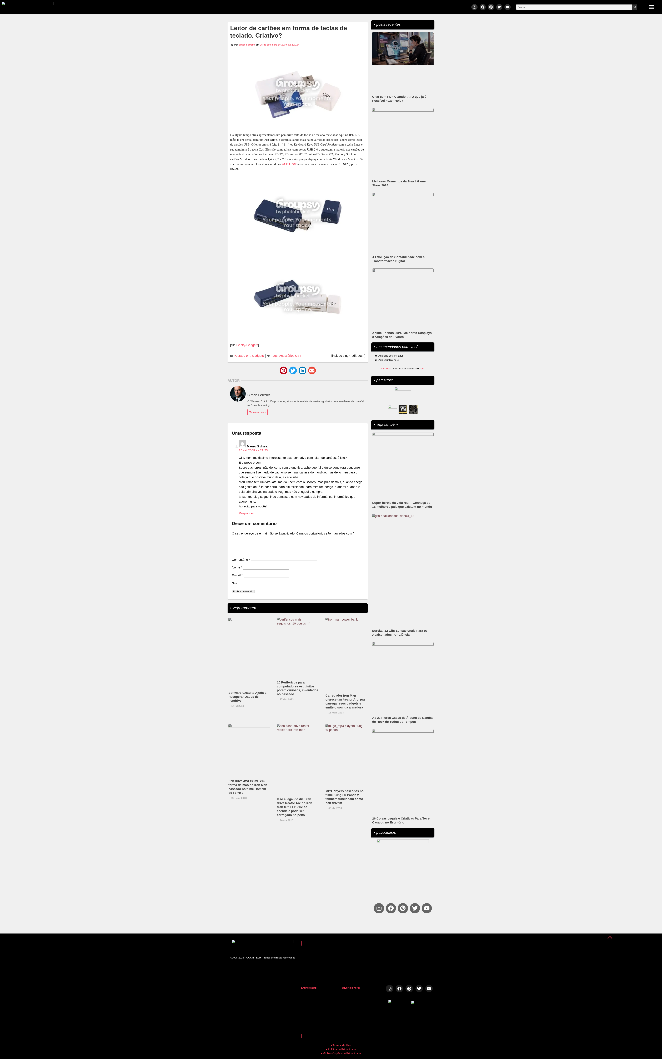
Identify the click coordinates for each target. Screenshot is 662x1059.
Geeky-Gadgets (247, 345)
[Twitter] (499, 7)
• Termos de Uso (341, 1045)
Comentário (241, 559)
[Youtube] (507, 7)
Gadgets (258, 355)
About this (385, 368)
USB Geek (289, 164)
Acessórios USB (290, 355)
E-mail (237, 575)
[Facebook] (483, 7)
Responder (246, 513)
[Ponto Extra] (403, 409)
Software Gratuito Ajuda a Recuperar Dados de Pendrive (247, 696)
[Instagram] (474, 7)
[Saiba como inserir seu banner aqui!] (392, 409)
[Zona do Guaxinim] (413, 409)
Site (234, 583)
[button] (283, 370)
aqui (422, 368)
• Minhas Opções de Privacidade (341, 1053)
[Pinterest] (491, 7)
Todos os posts (257, 412)
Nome (237, 567)
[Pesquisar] (634, 7)
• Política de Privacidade (341, 1049)
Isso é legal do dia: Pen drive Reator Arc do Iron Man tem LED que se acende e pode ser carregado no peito (294, 807)
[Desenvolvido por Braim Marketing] (421, 1003)
